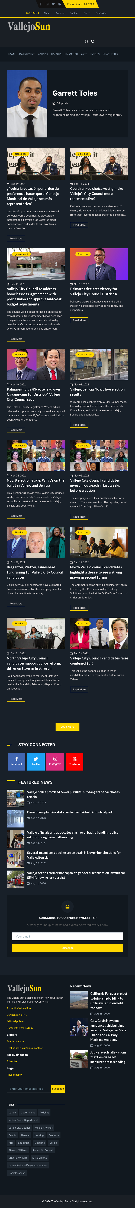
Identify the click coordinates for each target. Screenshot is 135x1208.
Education (71, 54)
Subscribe (101, 13)
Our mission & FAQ (17, 1014)
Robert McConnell (43, 1150)
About (47, 13)
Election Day (85, 354)
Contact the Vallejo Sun (20, 1028)
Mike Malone (39, 1157)
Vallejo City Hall (44, 1127)
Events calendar (16, 1041)
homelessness (17, 1172)
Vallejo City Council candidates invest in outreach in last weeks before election (95, 485)
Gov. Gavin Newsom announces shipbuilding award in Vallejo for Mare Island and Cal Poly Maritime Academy (108, 1030)
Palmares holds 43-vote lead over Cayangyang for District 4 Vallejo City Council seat (33, 394)
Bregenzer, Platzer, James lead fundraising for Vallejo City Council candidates (35, 572)
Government (26, 54)
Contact (74, 13)
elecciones (21, 153)
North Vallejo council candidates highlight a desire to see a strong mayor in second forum (96, 572)
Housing (56, 54)
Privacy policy (14, 1074)
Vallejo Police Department (23, 1120)
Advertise (12, 1061)
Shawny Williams (18, 1150)
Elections (83, 153)
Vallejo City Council (19, 1127)
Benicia (25, 1135)
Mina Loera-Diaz (18, 1157)
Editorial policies (16, 1021)
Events (95, 54)
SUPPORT (32, 13)
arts (11, 1142)
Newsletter (110, 54)
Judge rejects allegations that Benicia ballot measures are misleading (108, 1057)
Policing (43, 54)
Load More (67, 726)
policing (44, 1112)
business (54, 1135)
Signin (87, 13)
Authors (60, 13)
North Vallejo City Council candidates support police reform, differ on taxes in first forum (34, 663)
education (24, 1142)
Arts (84, 54)
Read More (16, 238)
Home (11, 54)
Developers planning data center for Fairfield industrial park (70, 812)
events (12, 1135)
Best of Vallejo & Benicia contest (25, 1048)
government (21, 254)
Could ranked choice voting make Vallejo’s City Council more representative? (96, 193)
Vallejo (12, 1112)
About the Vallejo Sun (19, 1008)
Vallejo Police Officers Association (28, 1165)
